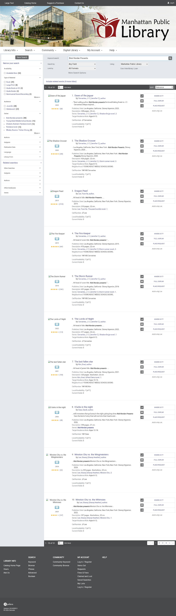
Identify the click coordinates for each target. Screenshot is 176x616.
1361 (61, 289)
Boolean (31, 576)
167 (61, 515)
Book (8, 82)
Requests (81, 569)
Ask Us (7, 573)
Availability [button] (7, 69)
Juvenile (9, 106)
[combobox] (82, 64)
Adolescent (10, 109)
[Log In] (168, 3)
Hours (6, 569)
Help (104, 557)
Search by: (51, 64)
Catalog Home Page (12, 565)
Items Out (81, 565)
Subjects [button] (7, 142)
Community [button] (48, 50)
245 (61, 154)
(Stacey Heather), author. (92, 457)
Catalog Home (30, 3)
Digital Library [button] (70, 50)
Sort (152, 87)
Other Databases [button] (10, 188)
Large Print (10, 85)
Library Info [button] (10, 50)
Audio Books (11, 91)
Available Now (11, 73)
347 (61, 246)
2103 (61, 204)
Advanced (32, 573)
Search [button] (29, 50)
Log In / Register (84, 562)
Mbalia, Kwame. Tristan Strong (17, 130)
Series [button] (6, 113)
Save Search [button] (22, 57)
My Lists (81, 583)
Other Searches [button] (9, 168)
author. (86, 194)
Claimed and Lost (84, 576)
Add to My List (157, 111)
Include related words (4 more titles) (61, 81)
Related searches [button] (10, 163)
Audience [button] (7, 101)
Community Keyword (61, 562)
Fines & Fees (83, 573)
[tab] (22, 63)
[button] (22, 176)
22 (61, 470)
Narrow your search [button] (11, 63)
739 (61, 375)
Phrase (31, 569)
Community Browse (61, 565)
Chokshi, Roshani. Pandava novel (18, 124)
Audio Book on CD (13, 88)
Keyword (32, 562)
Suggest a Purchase (55, 3)
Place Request (159, 106)
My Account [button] (94, 50)
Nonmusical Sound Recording (17, 94)
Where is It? (158, 96)
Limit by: (51, 68)
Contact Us (79, 3)
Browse (31, 565)
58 (61, 109)
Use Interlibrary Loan (129, 68)
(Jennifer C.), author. (92, 98)
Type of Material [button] (9, 78)
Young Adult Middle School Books (18, 121)
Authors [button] (7, 137)
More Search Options (77, 73)
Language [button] (7, 152)
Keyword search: (54, 58)
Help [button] (112, 50)
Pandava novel (11, 127)
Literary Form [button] (8, 157)
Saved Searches (84, 580)
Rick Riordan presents (14, 118)
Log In (172, 3)
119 (61, 332)
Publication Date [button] (9, 147)
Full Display (159, 101)
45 (61, 420)
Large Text (9, 3)
